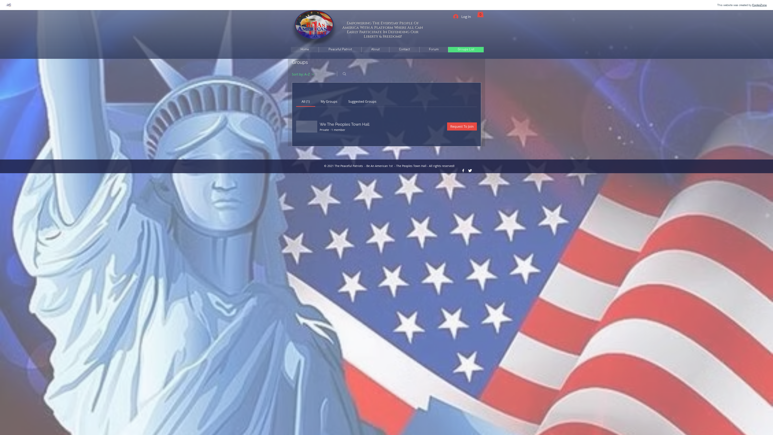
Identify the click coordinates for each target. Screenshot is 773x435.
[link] (306, 101)
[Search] (344, 73)
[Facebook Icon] (463, 170)
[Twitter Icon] (470, 170)
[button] (480, 13)
